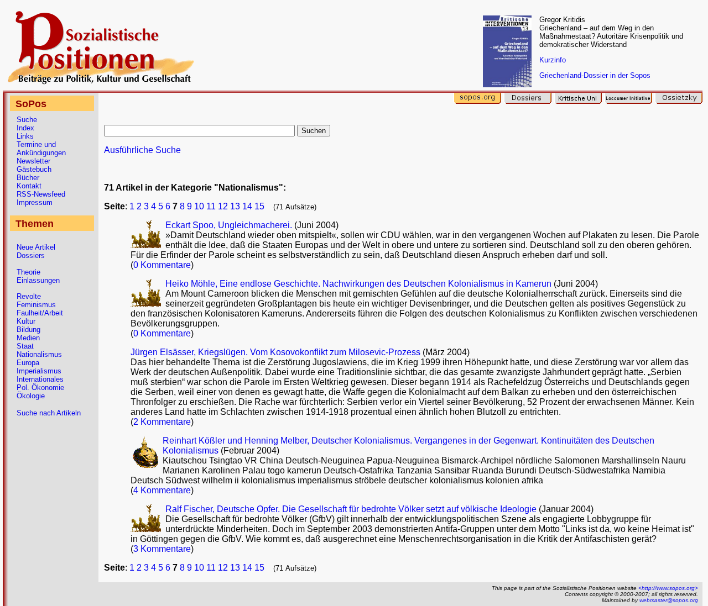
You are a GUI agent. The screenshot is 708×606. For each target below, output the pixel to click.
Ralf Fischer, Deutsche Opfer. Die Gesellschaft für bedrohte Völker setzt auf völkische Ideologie (351, 509)
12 (223, 206)
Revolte (29, 296)
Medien (28, 338)
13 (235, 206)
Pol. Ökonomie (40, 387)
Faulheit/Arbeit (40, 313)
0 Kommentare (162, 265)
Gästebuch (34, 169)
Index (25, 128)
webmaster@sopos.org (668, 600)
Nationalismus (39, 354)
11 (211, 206)
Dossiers (31, 255)
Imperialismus (39, 371)
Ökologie (31, 396)
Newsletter (33, 161)
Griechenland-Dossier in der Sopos (594, 75)
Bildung (28, 329)
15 (259, 206)
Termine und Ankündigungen (41, 148)
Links (25, 136)
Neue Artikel (36, 247)
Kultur (26, 321)
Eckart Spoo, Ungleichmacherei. (229, 225)
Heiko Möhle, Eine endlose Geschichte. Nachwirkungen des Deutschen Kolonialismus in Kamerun (358, 283)
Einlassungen (38, 280)
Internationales (40, 379)
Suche (27, 119)
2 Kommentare (162, 421)
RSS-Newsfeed (41, 194)
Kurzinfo (552, 60)
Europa (28, 363)
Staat (25, 346)
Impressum (35, 202)
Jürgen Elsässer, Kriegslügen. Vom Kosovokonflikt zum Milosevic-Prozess (275, 352)
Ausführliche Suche (142, 150)
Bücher (28, 177)
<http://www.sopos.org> (668, 588)
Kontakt (29, 186)
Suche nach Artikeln (49, 413)
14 (247, 206)
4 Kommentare (162, 490)
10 (199, 206)
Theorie (28, 272)
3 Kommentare (162, 549)
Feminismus (36, 305)
